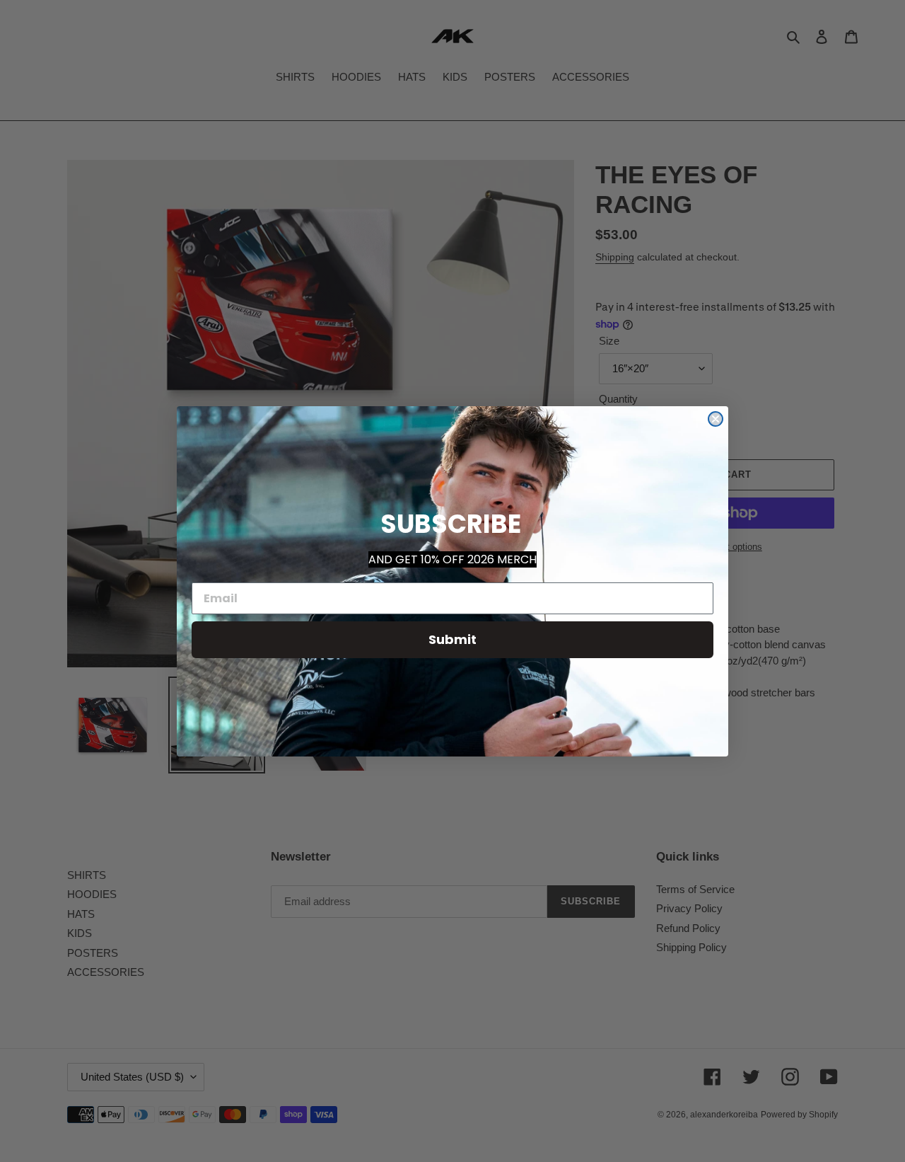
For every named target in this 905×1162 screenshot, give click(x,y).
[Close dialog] (715, 419)
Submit (452, 639)
